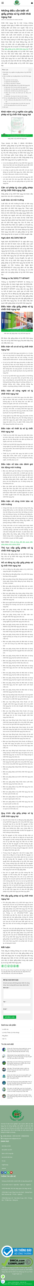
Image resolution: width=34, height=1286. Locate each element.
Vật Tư (4, 1039)
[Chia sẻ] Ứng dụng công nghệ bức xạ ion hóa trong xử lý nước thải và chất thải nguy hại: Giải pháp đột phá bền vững (19, 1050)
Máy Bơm (5, 1035)
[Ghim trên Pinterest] (14, 966)
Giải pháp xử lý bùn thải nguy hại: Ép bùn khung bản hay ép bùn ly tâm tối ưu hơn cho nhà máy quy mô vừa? (19, 1063)
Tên (4, 1001)
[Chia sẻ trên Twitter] (8, 966)
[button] (2, 2)
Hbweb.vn (29, 1284)
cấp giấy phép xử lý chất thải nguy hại (12, 971)
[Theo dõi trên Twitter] (5, 1172)
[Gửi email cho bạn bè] (11, 966)
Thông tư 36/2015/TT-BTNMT (13, 83)
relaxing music (5, 1240)
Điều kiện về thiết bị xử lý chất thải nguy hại (17, 91)
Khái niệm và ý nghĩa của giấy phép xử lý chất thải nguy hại (17, 73)
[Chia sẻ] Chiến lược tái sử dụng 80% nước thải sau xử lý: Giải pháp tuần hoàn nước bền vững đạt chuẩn (19, 1076)
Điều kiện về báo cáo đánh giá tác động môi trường (18, 93)
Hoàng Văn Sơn (18, 19)
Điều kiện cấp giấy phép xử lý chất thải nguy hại (16, 85)
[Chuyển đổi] (31, 1029)
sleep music (14, 1240)
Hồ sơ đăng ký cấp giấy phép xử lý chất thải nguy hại (18, 100)
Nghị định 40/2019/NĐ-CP (12, 81)
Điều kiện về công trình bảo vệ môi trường (16, 96)
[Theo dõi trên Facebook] (2, 1172)
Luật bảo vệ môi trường (12, 80)
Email (5, 1009)
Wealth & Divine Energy (21, 1243)
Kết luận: (5, 107)
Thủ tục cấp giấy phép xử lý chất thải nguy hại (16, 98)
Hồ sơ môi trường (20, 970)
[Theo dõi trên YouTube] (11, 1172)
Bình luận (6, 987)
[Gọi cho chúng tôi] (8, 1172)
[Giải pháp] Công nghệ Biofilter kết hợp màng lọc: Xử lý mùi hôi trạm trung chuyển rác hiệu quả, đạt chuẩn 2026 (19, 1056)
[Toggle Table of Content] (29, 70)
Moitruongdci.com (16, 1284)
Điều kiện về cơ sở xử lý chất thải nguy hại (16, 87)
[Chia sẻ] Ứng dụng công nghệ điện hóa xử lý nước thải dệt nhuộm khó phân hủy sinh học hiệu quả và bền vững (19, 1083)
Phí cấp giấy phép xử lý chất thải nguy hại (16, 105)
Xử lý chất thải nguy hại (17, 973)
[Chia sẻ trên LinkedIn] (17, 966)
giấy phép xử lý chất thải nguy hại (16, 49)
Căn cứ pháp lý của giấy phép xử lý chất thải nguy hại (17, 77)
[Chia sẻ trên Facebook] (5, 966)
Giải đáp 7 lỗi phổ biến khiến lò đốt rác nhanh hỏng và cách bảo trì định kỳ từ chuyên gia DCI (18, 1070)
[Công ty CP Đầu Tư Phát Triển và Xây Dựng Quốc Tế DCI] (17, 3)
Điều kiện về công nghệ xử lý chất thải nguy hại (18, 89)
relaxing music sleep (7, 1243)
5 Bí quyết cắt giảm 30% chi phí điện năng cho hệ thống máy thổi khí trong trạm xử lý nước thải (19, 1096)
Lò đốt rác (5, 1029)
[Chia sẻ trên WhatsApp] (2, 966)
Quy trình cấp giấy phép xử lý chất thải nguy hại (18, 103)
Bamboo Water (23, 1240)
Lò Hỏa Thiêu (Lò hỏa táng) (10, 1032)
